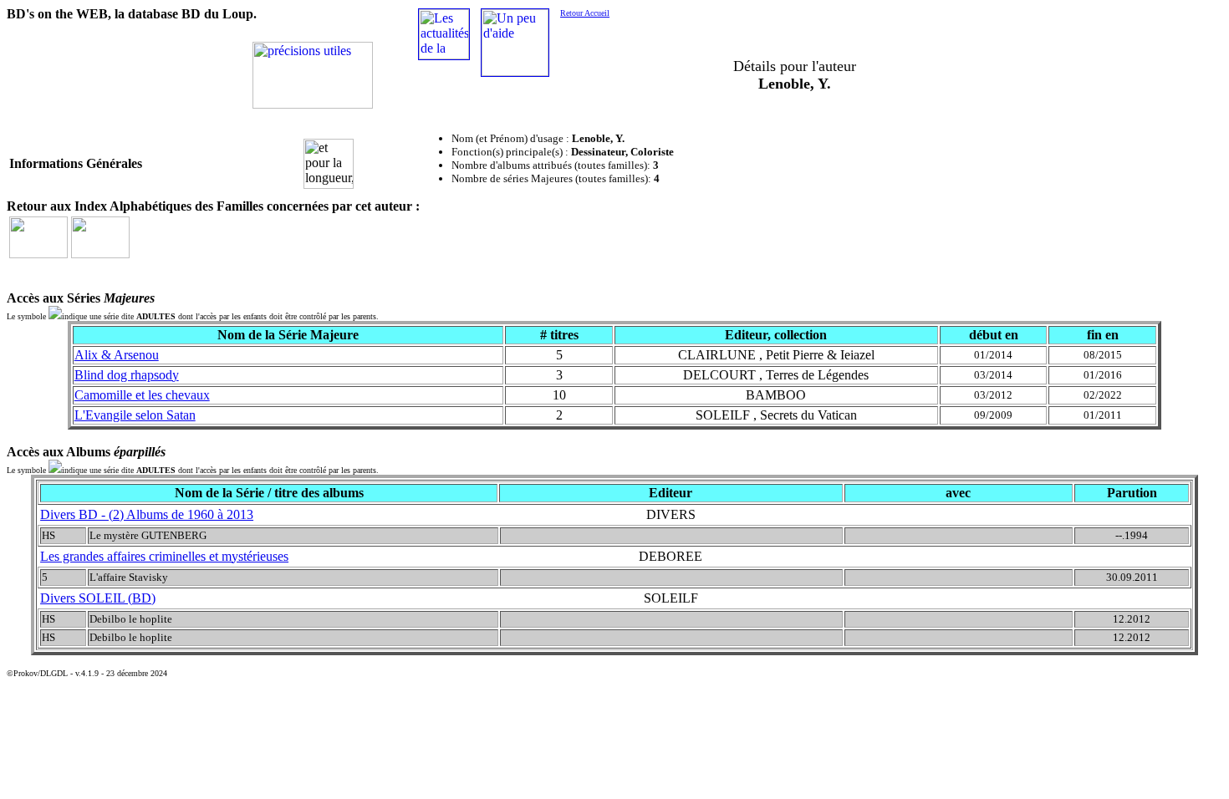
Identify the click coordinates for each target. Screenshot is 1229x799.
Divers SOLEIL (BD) (98, 598)
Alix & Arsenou (116, 355)
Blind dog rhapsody (126, 375)
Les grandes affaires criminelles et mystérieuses (164, 556)
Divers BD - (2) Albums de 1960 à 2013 (146, 514)
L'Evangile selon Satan (135, 415)
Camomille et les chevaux (142, 395)
